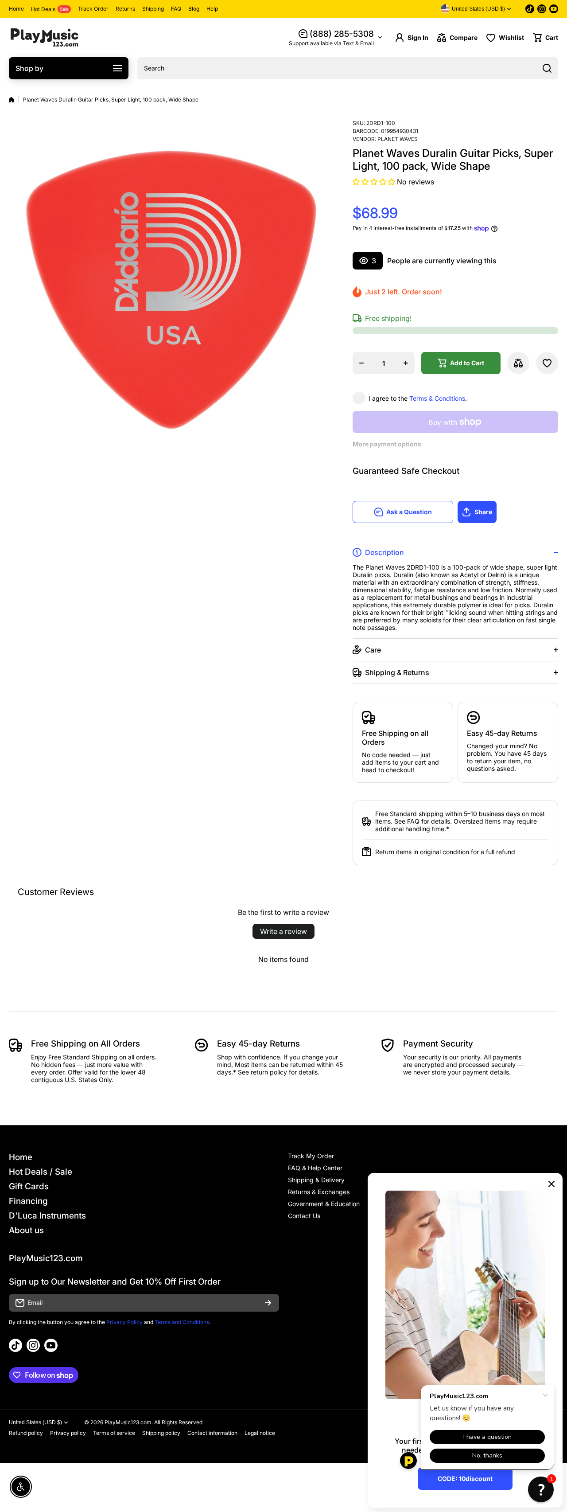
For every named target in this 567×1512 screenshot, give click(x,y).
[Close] (551, 1184)
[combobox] (347, 68)
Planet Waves (397, 139)
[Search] (547, 68)
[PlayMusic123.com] (44, 37)
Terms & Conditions (437, 398)
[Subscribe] (268, 1303)
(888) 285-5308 (342, 34)
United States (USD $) (35, 1422)
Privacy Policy (124, 1322)
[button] (545, 37)
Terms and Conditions (182, 1322)
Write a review (283, 931)
